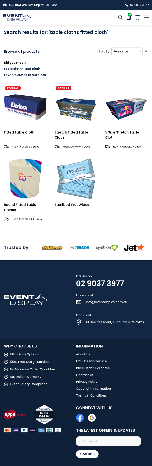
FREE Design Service (91, 361)
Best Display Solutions (33, 5)
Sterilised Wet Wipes (72, 204)
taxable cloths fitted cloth (25, 75)
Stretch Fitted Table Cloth (71, 135)
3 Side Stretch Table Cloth (122, 135)
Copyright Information (93, 388)
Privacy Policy (86, 381)
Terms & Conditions (91, 395)
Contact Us (85, 375)
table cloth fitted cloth (22, 69)
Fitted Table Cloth (19, 132)
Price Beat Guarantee (93, 368)
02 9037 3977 (139, 5)
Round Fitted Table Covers (20, 207)
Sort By (104, 51)
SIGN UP (86, 454)
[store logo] (39, 17)
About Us (83, 354)
